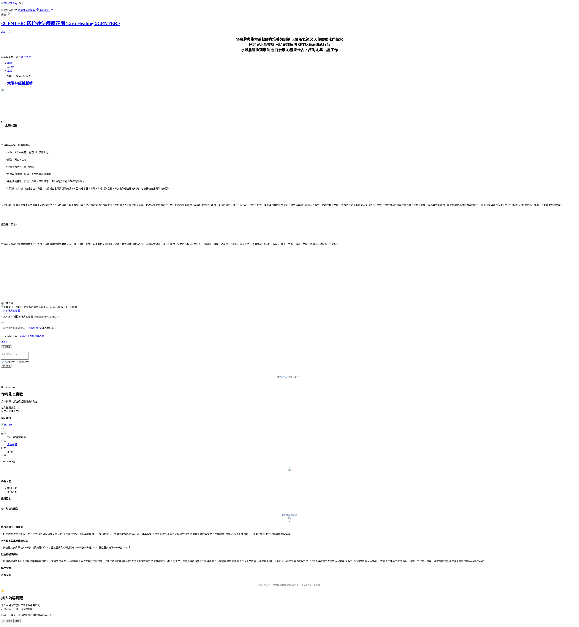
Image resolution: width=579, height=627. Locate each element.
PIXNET (267, 585)
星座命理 (26, 57)
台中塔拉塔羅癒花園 (289, 515)
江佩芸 (289, 467)
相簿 (9, 63)
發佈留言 (6, 366)
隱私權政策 (306, 585)
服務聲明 (318, 585)
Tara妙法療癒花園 (10, 310)
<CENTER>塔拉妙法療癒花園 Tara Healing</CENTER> (60, 23)
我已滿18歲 (7, 621)
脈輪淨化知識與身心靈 (32, 336)
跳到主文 (6, 31)
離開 (17, 621)
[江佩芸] (289, 470)
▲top (4, 341)
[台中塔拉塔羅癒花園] (289, 517)
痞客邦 (32, 328)
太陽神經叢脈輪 (20, 83)
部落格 (10, 67)
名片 (9, 70)
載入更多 (6, 347)
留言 (38, 328)
